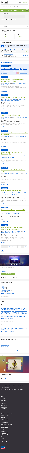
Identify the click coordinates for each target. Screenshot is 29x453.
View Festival (25, 49)
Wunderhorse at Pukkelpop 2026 (11, 115)
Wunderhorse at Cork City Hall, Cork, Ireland (14, 69)
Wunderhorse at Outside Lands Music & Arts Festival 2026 (14, 133)
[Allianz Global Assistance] (3, 447)
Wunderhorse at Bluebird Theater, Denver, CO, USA (13, 170)
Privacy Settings (4, 427)
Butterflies (4, 291)
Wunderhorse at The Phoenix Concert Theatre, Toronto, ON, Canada (12, 228)
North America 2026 (16, 155)
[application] (14, 364)
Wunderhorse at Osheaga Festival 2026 (13, 210)
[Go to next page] (2, 250)
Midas (3, 288)
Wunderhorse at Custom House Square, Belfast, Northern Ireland (13, 80)
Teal (3, 286)
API (1, 436)
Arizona (3, 287)
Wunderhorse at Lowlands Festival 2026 (13, 97)
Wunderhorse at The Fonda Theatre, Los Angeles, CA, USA (13, 153)
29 (25, 246)
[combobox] (14, 6)
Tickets (26, 51)
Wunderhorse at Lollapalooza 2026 (11, 190)
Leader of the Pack (6, 290)
